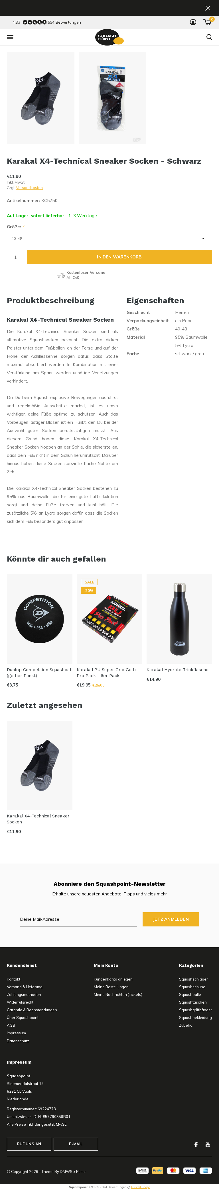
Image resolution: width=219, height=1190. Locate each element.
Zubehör (186, 1025)
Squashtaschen (193, 1002)
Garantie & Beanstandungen (32, 1010)
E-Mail (75, 1144)
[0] (207, 22)
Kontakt (13, 979)
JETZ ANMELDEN (171, 919)
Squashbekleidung (195, 1017)
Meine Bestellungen (111, 987)
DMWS (66, 1171)
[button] (11, 37)
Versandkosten (29, 187)
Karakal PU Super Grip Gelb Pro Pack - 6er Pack (106, 672)
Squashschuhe (192, 987)
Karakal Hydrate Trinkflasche (177, 669)
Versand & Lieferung (24, 987)
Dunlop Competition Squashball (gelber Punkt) (39, 672)
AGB (11, 1025)
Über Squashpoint (22, 1017)
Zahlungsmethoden (24, 994)
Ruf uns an (29, 1144)
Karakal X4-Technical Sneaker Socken (38, 819)
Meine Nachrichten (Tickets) (118, 994)
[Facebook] (196, 1144)
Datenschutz (18, 1041)
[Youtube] (208, 1144)
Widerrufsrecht (20, 1002)
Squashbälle (190, 994)
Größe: (15, 226)
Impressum (16, 1033)
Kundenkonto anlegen (113, 979)
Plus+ (81, 1171)
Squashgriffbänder (195, 1010)
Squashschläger (193, 979)
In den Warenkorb (119, 257)
